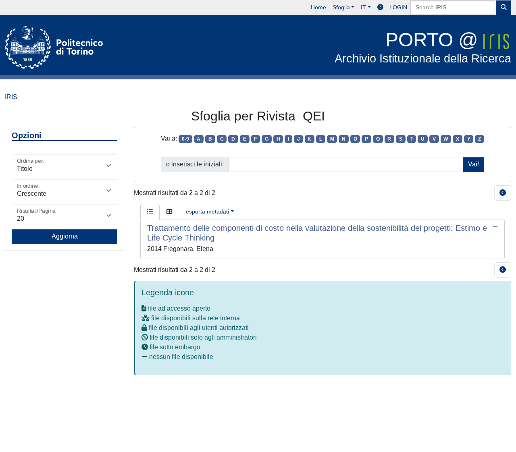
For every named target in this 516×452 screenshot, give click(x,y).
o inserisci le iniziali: (195, 164)
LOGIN (398, 7)
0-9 (185, 139)
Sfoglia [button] (341, 7)
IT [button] (363, 7)
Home (318, 7)
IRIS (11, 96)
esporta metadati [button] (207, 211)
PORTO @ (423, 47)
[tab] (150, 212)
